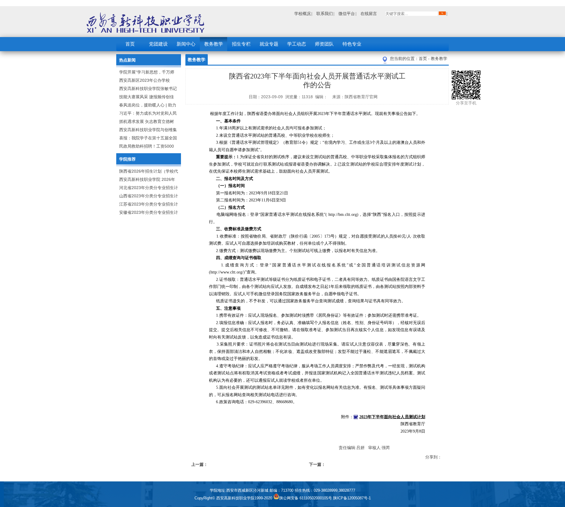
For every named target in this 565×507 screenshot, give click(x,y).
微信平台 (346, 13)
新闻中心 (186, 43)
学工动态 (296, 43)
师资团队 (324, 43)
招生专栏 (241, 43)
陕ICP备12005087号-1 (352, 498)
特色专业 (352, 43)
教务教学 (213, 43)
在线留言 (368, 13)
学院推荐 (127, 159)
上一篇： (199, 464)
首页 (130, 43)
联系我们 (324, 13)
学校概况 (302, 13)
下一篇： (317, 464)
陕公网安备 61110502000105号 (306, 498)
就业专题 (269, 43)
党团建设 (158, 43)
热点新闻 (127, 60)
